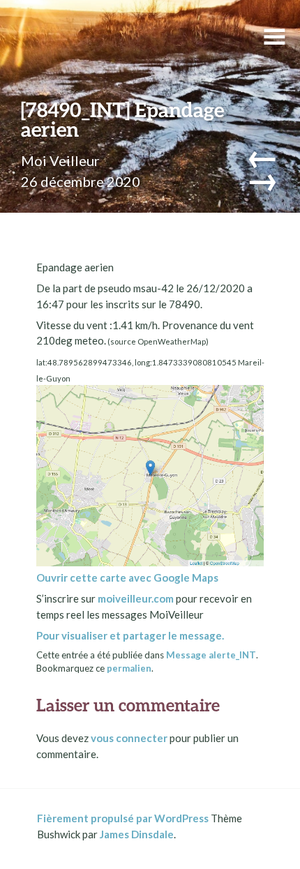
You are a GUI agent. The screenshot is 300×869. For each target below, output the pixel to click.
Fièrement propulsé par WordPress (123, 818)
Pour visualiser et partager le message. (130, 635)
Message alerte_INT (211, 654)
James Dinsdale (137, 834)
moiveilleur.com (136, 598)
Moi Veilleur (60, 160)
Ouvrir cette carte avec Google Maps (127, 577)
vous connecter (129, 738)
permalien (129, 668)
